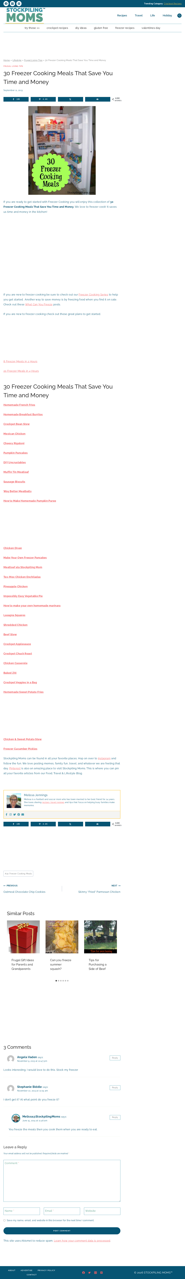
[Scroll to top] (178, 1268)
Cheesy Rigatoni (13, 443)
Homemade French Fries (19, 404)
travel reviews (57, 802)
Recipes (122, 15)
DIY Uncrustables (14, 462)
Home (6, 60)
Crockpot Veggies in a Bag (20, 682)
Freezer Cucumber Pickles (20, 748)
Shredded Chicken (15, 624)
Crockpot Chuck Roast (17, 653)
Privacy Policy (46, 1270)
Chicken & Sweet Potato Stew (22, 739)
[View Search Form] (179, 15)
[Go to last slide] (10, 949)
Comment (12, 1163)
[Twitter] (14, 814)
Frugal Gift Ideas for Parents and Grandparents (23, 964)
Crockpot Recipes (173, 3)
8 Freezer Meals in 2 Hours (20, 361)
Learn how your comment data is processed (82, 1240)
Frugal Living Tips (33, 60)
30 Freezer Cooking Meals (18, 873)
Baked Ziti (10, 672)
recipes (45, 802)
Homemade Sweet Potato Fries (23, 691)
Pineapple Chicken (15, 586)
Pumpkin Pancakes (15, 452)
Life (152, 15)
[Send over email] (97, 99)
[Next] (113, 949)
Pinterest (15, 768)
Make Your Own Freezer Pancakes (25, 557)
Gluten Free (101, 27)
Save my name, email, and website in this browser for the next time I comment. (50, 1220)
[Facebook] (6, 3)
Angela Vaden (27, 1057)
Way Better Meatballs (17, 491)
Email (49, 1210)
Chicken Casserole (15, 663)
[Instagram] (12, 3)
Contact (32, 1275)
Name (9, 1210)
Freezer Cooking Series (93, 294)
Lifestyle (17, 60)
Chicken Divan (12, 548)
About (11, 1270)
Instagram (104, 758)
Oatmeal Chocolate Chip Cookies (24, 888)
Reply (115, 1058)
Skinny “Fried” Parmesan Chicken (99, 888)
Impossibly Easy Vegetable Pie (23, 596)
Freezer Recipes (124, 27)
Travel (139, 15)
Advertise (27, 1270)
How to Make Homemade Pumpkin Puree (29, 500)
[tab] (56, 980)
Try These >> (32, 27)
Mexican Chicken (14, 433)
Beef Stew (10, 634)
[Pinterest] (19, 3)
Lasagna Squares (14, 615)
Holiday (167, 15)
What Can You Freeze (39, 304)
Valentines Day (151, 27)
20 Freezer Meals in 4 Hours (21, 370)
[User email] (22, 814)
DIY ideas (81, 27)
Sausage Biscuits (14, 481)
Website (90, 1210)
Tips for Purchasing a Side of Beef (98, 964)
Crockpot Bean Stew (16, 424)
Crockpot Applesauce (17, 644)
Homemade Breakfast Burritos (23, 414)
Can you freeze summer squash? (60, 964)
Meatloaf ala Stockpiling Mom (22, 567)
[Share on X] (70, 99)
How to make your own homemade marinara (32, 605)
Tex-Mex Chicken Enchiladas (22, 576)
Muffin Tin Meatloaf (16, 471)
